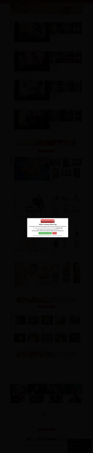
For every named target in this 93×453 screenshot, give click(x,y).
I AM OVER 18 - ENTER (45, 233)
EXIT (54, 233)
